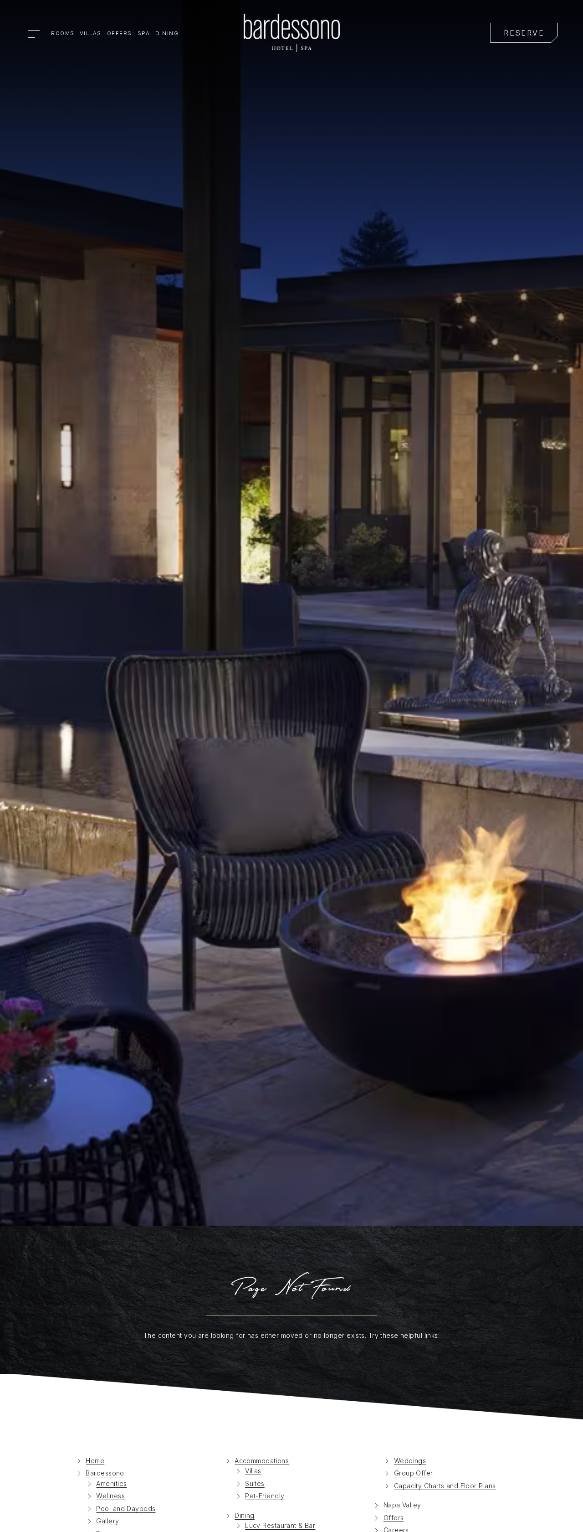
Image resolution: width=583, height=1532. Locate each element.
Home (95, 1461)
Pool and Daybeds (125, 1508)
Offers (119, 33)
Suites (255, 1483)
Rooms (63, 33)
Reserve (524, 33)
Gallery (107, 1521)
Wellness (110, 1496)
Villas (91, 33)
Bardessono (105, 1473)
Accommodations (262, 1461)
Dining (167, 33)
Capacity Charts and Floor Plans (445, 1486)
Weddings (410, 1461)
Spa (144, 33)
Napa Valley (402, 1505)
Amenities (111, 1483)
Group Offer (413, 1473)
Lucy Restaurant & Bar (280, 1525)
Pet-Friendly (264, 1496)
